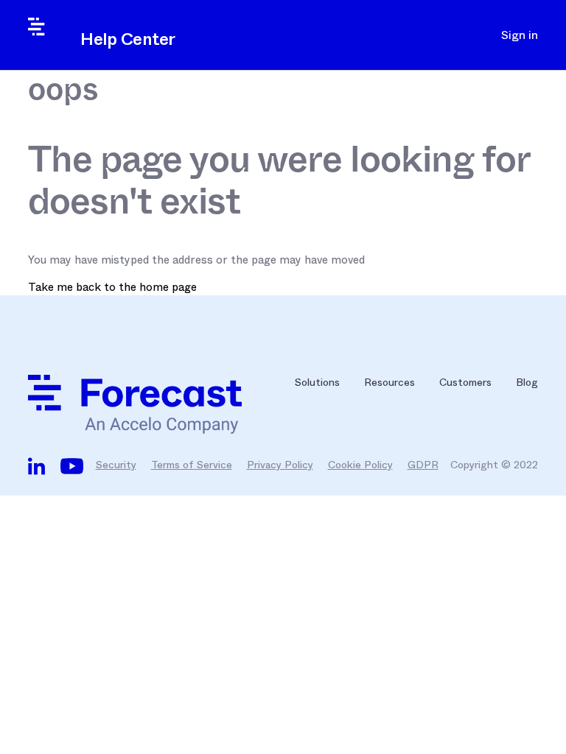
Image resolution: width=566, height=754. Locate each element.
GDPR (423, 464)
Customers (465, 382)
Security (116, 464)
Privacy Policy (280, 464)
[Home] (149, 404)
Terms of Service (191, 464)
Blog (527, 382)
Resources (389, 382)
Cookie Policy (360, 464)
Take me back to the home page (112, 287)
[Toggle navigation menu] (463, 35)
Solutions (317, 382)
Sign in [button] (519, 35)
